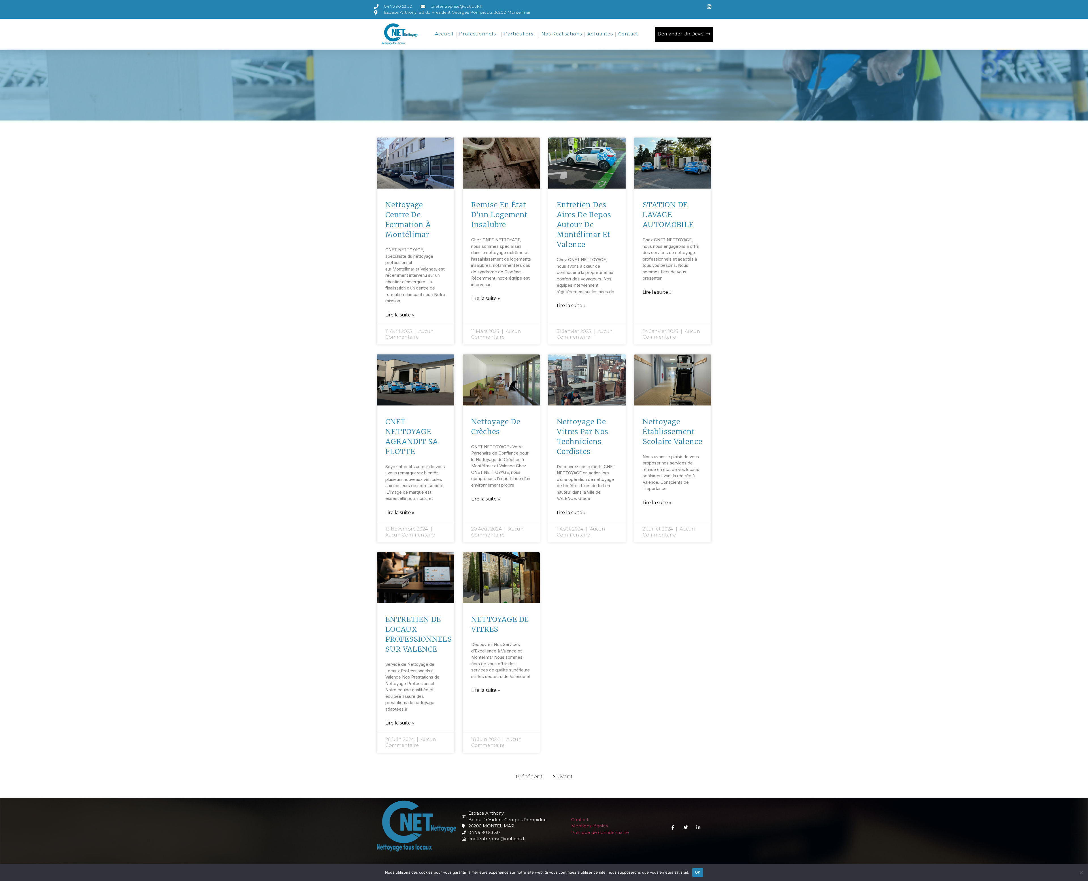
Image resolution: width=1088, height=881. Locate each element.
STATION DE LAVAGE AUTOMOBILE (668, 214)
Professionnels (477, 34)
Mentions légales (589, 826)
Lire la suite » (399, 315)
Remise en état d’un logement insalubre (499, 214)
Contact (628, 34)
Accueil (444, 34)
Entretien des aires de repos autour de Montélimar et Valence (584, 224)
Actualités (600, 34)
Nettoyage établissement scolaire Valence (672, 431)
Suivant (563, 777)
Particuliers (518, 34)
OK (697, 872)
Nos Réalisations (561, 34)
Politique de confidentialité (600, 832)
